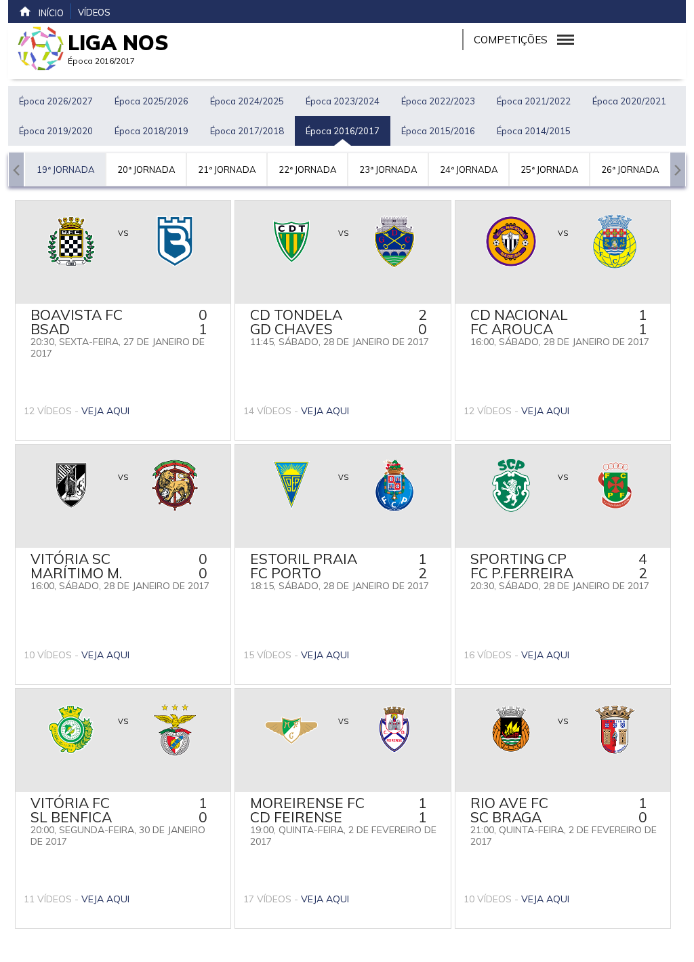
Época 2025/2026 (151, 101)
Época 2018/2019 (151, 130)
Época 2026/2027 (56, 101)
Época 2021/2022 (534, 101)
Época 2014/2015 (534, 130)
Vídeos (94, 12)
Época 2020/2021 (629, 101)
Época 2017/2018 (247, 130)
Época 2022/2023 (438, 101)
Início (51, 12)
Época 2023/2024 (343, 101)
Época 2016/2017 (343, 130)
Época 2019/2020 (56, 130)
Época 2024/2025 (247, 101)
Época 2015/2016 (438, 130)
